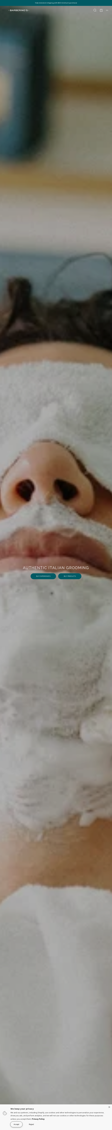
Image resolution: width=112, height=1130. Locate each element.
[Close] (109, 1107)
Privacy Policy (38, 1119)
